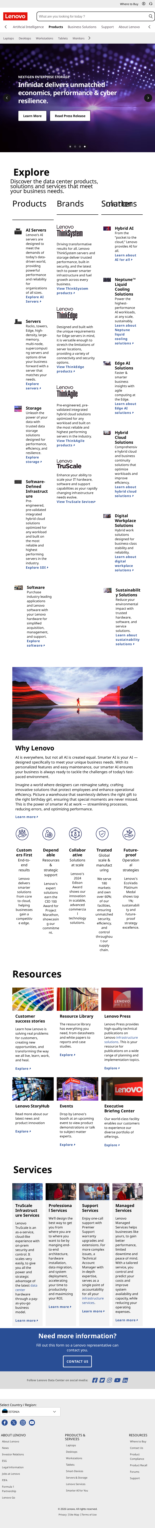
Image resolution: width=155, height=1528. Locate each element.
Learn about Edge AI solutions (125, 408)
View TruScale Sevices (75, 501)
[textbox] (30, 1412)
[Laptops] (15, 38)
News (5, 1448)
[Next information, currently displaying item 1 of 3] (148, 98)
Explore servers (32, 386)
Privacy (63, 1514)
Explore (22, 1068)
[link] (150, 5)
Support (135, 1478)
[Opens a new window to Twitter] (102, 1380)
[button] (143, 3)
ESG (4, 1461)
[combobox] (92, 16)
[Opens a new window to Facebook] (95, 1380)
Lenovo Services (75, 1484)
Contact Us (77, 1361)
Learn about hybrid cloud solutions (126, 491)
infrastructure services (93, 1300)
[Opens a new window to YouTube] (117, 1380)
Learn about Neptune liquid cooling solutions (125, 334)
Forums (134, 1471)
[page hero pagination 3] (84, 146)
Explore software (35, 643)
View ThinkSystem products (72, 290)
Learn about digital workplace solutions (125, 563)
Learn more (26, 817)
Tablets (70, 1464)
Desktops (71, 1452)
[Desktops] (32, 38)
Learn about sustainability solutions (128, 639)
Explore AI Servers (35, 299)
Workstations (74, 1458)
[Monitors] (86, 38)
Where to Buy (138, 1441)
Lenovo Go (8, 1497)
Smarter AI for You (77, 1490)
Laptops (71, 1445)
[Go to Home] (15, 16)
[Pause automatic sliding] (70, 146)
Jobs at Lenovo (11, 1474)
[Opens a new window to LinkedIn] (124, 1380)
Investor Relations (13, 1454)
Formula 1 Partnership (9, 1489)
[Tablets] (69, 38)
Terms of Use (89, 1514)
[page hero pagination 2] (80, 146)
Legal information (13, 1467)
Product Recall (138, 1465)
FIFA (4, 1480)
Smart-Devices (74, 1471)
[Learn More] (77, 98)
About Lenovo (10, 1441)
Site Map (74, 1514)
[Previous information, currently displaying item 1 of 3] (7, 98)
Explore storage (33, 459)
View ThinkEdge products (70, 369)
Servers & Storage (76, 1477)
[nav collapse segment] (149, 26)
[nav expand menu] (5, 26)
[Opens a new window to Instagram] (110, 1380)
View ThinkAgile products (70, 442)
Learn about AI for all (125, 257)
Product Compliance (137, 1456)
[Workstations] (55, 38)
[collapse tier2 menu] (89, 38)
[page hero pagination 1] (75, 146)
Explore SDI (36, 567)
